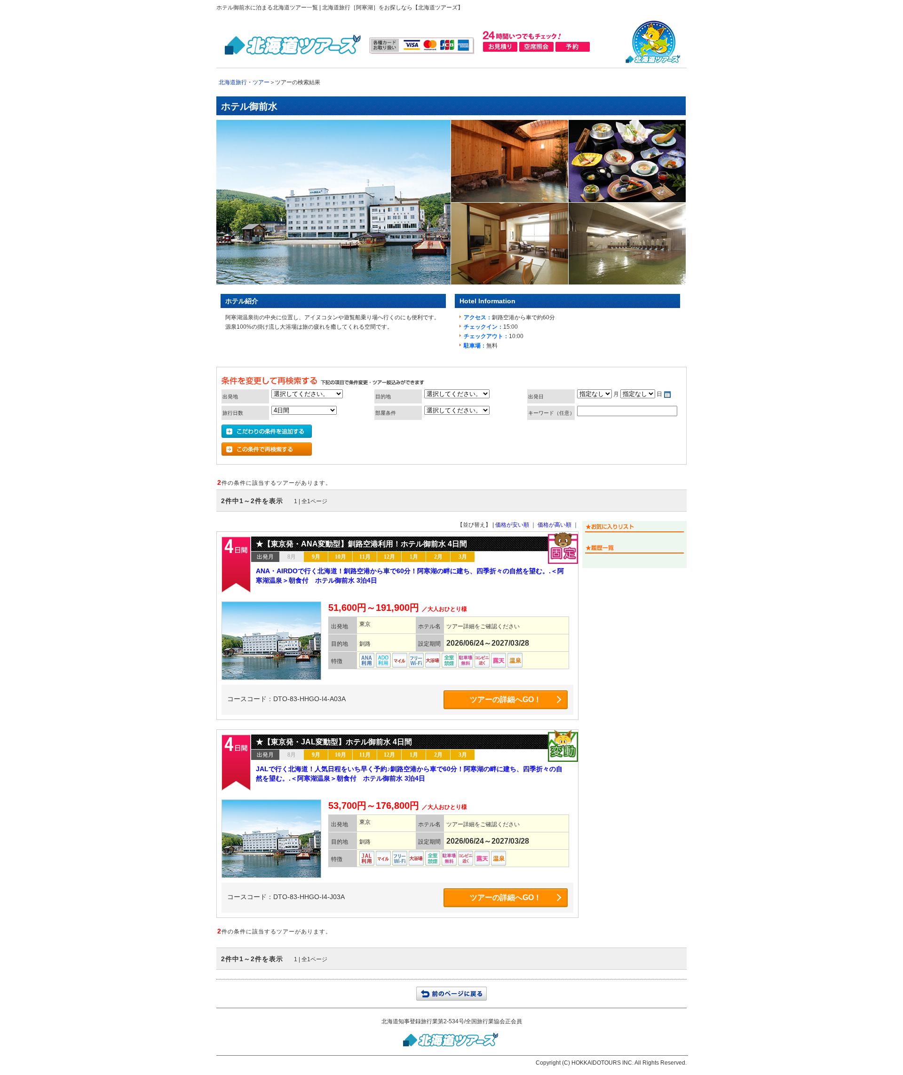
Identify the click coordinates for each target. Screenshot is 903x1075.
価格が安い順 (512, 525)
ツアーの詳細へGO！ (505, 699)
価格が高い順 (554, 525)
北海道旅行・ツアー (244, 82)
